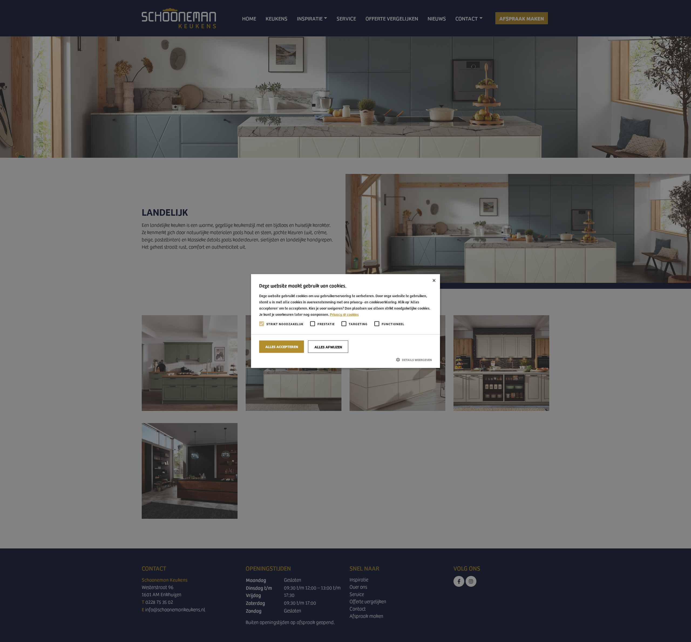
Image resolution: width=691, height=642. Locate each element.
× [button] (434, 280)
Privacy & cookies (344, 314)
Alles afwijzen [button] (328, 346)
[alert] (345, 321)
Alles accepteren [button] (281, 346)
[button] (345, 359)
